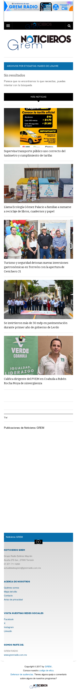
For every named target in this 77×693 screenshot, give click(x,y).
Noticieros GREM (39, 42)
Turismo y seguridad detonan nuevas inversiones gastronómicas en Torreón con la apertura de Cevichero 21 (36, 267)
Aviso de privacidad (13, 599)
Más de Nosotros (38, 542)
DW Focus (38, 26)
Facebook (9, 619)
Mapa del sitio (10, 591)
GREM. (48, 666)
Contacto (8, 595)
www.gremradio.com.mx (15, 654)
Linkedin (8, 631)
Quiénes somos (11, 587)
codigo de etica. (46, 670)
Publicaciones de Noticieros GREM (24, 427)
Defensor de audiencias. (22, 674)
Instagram (9, 627)
